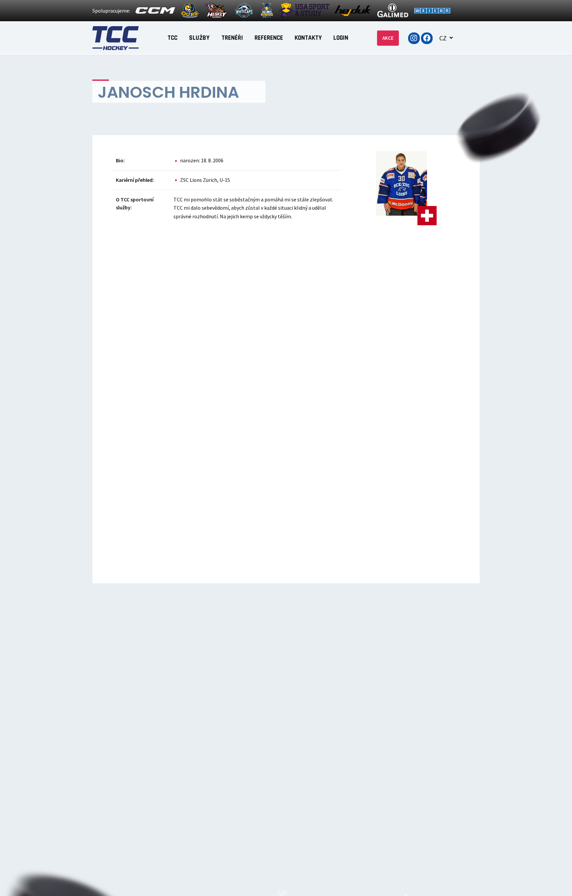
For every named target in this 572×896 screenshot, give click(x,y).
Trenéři (232, 38)
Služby (199, 38)
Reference (269, 38)
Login (340, 38)
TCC (172, 38)
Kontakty (308, 38)
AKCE (388, 38)
